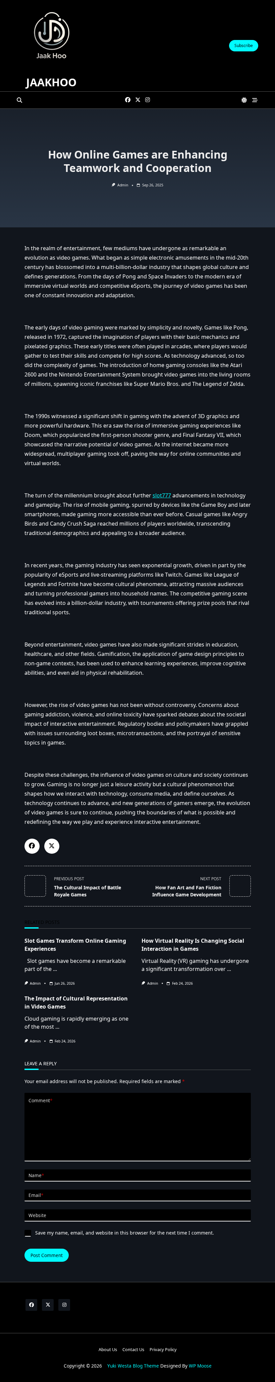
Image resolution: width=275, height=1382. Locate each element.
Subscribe (243, 45)
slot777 (162, 495)
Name (36, 1175)
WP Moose (200, 1366)
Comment (40, 1100)
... (55, 969)
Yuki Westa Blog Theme (133, 1366)
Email (36, 1195)
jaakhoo (51, 82)
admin (122, 185)
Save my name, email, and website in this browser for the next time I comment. (124, 1233)
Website (37, 1215)
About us (108, 1349)
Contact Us (133, 1349)
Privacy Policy (163, 1349)
